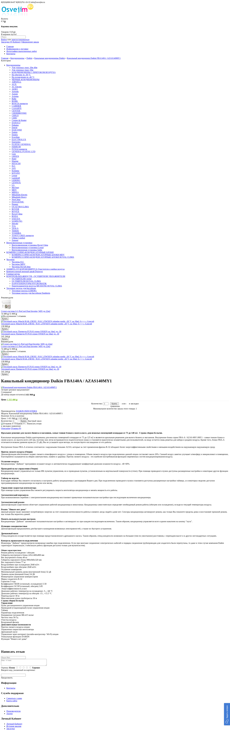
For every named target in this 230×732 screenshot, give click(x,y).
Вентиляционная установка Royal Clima (30, 245)
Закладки (10, 728)
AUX (14, 84)
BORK (15, 101)
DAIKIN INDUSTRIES (26, 411)
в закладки (134, 403)
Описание (5, 428)
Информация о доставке (17, 49)
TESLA (15, 228)
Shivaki (15, 223)
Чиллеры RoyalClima (21, 267)
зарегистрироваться (20, 39)
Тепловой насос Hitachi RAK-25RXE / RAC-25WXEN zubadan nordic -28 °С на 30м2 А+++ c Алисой (46, 324)
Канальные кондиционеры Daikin (49, 58)
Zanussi (15, 240)
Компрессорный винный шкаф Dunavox (24, 271)
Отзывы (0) (16, 428)
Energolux (16, 142)
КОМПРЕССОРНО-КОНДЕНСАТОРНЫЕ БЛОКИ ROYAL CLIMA (43, 257)
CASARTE (17, 108)
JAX (14, 168)
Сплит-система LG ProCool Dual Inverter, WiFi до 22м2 (25, 311)
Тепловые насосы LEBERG (24, 291)
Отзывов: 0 (19, 423)
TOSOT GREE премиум (23, 235)
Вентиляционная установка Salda (27, 250)
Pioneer (15, 204)
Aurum (15, 94)
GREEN (15, 156)
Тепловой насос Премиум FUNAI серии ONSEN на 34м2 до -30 (30, 334)
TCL (14, 226)
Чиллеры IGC (18, 262)
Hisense (15, 161)
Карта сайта (11, 701)
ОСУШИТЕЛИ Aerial (21, 279)
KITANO (16, 173)
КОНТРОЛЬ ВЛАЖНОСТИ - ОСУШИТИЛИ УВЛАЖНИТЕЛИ (35, 276)
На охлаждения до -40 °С (23, 77)
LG (13, 185)
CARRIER (16, 106)
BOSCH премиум (20, 103)
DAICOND (17, 130)
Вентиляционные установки (19, 243)
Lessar (14, 175)
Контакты (10, 54)
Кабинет (16, 42)
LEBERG (16, 180)
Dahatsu (15, 125)
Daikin (29, 58)
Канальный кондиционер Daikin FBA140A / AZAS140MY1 (94, 58)
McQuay (15, 187)
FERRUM (16, 147)
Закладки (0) (6, 42)
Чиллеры (10, 259)
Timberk (15, 231)
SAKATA (16, 219)
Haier (14, 159)
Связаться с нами (14, 698)
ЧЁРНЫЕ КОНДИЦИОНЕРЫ (25, 79)
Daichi (14, 127)
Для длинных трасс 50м (22, 70)
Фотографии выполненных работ (21, 51)
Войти (4, 39)
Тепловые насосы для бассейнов (21, 288)
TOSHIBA (16, 233)
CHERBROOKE (19, 113)
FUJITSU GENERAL (21, 144)
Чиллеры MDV (18, 264)
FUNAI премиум (19, 149)
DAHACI (16, 123)
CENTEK (16, 111)
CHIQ (14, 118)
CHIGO (15, 115)
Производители (13, 711)
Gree (14, 154)
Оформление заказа (30, 42)
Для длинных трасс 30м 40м (24, 67)
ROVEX (15, 211)
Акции (9, 713)
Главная (10, 46)
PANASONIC (18, 202)
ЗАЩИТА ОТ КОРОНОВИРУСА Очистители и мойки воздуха (35, 269)
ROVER (15, 209)
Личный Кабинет (14, 724)
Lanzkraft (16, 178)
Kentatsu (15, 171)
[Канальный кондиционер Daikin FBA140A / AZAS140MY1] (29, 387)
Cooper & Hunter (19, 120)
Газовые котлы (13, 274)
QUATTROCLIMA (20, 207)
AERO (15, 89)
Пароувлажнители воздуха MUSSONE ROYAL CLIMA (37, 286)
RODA (15, 216)
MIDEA (15, 192)
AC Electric (17, 87)
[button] (227, 714)
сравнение (115, 406)
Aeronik (15, 91)
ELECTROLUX (19, 139)
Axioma (15, 96)
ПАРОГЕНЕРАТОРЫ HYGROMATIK (29, 283)
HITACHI (16, 163)
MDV (14, 190)
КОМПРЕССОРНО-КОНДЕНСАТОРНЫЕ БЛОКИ (30, 252)
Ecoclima (16, 137)
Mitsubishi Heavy (19, 197)
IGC (13, 166)
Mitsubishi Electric (19, 195)
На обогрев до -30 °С (21, 75)
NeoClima (16, 199)
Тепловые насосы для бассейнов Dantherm (31, 293)
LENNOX (16, 183)
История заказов (13, 726)
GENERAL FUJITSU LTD (23, 151)
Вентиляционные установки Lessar (28, 247)
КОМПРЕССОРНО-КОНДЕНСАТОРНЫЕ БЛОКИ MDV (38, 255)
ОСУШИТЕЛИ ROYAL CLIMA (26, 281)
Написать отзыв (34, 423)
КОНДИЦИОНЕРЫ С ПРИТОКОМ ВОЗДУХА (34, 72)
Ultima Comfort (18, 238)
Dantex (15, 135)
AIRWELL (16, 82)
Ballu (14, 99)
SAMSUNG (17, 221)
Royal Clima (17, 214)
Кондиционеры (17, 58)
